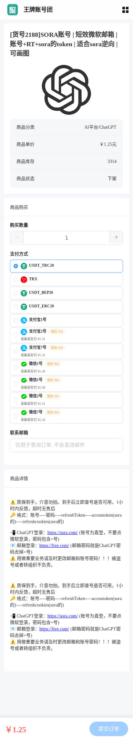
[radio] (66, 266)
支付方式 (19, 254)
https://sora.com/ (62, 532)
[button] (17, 237)
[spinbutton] (66, 238)
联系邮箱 (19, 432)
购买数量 (19, 225)
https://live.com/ (54, 545)
